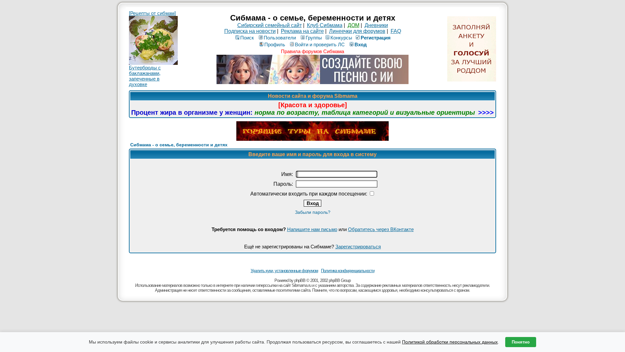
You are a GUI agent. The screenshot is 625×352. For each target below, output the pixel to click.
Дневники (376, 25)
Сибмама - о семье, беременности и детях (179, 144)
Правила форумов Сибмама (312, 51)
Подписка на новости (250, 31)
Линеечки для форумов (357, 31)
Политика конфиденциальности (347, 270)
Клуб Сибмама (324, 25)
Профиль (274, 44)
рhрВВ (299, 280)
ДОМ (353, 25)
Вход (360, 44)
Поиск (247, 37)
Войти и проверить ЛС (320, 44)
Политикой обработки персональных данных (450, 342)
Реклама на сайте (302, 31)
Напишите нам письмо (312, 229)
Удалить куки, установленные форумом (284, 270)
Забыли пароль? (312, 212)
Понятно (521, 342)
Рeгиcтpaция (376, 37)
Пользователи (280, 37)
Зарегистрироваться (358, 246)
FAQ (396, 31)
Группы (314, 37)
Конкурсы (341, 37)
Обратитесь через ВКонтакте (381, 229)
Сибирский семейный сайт (269, 25)
